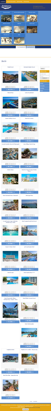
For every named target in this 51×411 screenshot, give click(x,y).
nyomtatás (35, 401)
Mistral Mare (10, 92)
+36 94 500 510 (42, 7)
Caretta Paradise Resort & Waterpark (10, 144)
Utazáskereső (21, 47)
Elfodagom (25, 409)
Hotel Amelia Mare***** (29, 272)
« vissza (30, 401)
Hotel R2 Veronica (29, 118)
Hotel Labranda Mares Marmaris (10, 195)
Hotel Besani (10, 272)
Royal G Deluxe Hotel (10, 246)
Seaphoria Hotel (10, 349)
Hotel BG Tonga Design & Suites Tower (29, 170)
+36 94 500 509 (36, 7)
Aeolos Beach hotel (29, 92)
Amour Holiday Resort (10, 118)
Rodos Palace (10, 169)
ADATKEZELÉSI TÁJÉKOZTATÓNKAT (32, 407)
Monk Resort (10, 67)
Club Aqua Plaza (29, 195)
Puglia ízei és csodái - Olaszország (29, 349)
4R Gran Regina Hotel (29, 246)
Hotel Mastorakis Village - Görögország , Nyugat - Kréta (10, 299)
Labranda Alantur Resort (29, 67)
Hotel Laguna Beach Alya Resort (29, 221)
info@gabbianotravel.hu (38, 6)
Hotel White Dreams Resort (29, 298)
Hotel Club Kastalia (29, 324)
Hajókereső (30, 47)
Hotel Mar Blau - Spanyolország (10, 375)
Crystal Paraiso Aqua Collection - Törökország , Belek (10, 221)
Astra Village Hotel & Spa (29, 144)
